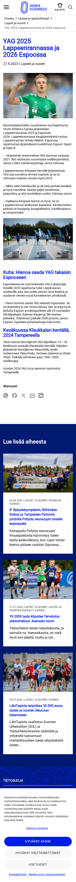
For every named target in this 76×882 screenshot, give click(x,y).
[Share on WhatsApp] (5, 396)
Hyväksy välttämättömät (38, 853)
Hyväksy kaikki (38, 841)
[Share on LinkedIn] (40, 396)
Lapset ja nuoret (15, 23)
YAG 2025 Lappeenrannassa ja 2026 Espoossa (35, 27)
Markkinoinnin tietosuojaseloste (47, 874)
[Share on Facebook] (14, 396)
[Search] (70, 7)
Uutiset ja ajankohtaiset (33, 18)
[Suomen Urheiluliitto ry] (34, 7)
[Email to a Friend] (32, 396)
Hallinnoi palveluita (37, 828)
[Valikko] (6, 7)
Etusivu (9, 18)
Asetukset (38, 864)
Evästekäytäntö (18, 874)
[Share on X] (23, 396)
